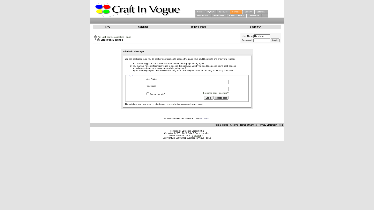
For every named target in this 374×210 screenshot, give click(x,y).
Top (281, 125)
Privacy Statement (268, 125)
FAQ (107, 26)
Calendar (143, 26)
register (170, 104)
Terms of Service (248, 125)
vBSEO (197, 135)
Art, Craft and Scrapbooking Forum (114, 37)
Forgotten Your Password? (215, 93)
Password (246, 40)
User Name (247, 36)
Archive (234, 125)
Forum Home (221, 125)
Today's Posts (198, 26)
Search (254, 26)
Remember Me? (157, 94)
